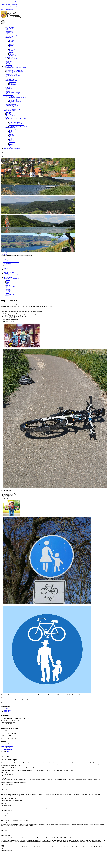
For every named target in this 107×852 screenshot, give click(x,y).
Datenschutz (6, 711)
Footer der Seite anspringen (7, 9)
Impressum (6, 712)
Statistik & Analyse (6, 774)
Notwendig (4, 772)
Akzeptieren (3, 850)
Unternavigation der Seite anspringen (9, 6)
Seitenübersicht (6, 710)
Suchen (2, 20)
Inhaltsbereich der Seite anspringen (9, 4)
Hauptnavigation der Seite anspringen (9, 1)
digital (10, 751)
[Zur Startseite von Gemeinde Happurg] (11, 17)
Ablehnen (10, 850)
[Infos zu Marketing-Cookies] (12, 774)
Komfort (4, 775)
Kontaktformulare (7, 708)
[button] (5, 26)
